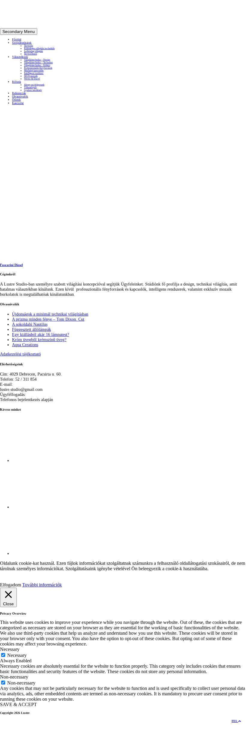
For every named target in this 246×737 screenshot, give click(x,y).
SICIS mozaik (31, 76)
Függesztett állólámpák (31, 329)
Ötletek (16, 99)
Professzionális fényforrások (38, 68)
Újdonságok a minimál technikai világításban (50, 314)
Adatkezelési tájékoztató (20, 354)
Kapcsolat (18, 103)
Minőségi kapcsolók (34, 70)
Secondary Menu (18, 31)
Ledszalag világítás (33, 51)
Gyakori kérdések (33, 90)
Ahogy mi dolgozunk (34, 84)
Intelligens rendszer (34, 73)
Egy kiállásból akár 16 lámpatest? (40, 334)
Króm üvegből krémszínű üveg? (39, 339)
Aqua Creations (25, 344)
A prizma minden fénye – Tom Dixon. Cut (48, 319)
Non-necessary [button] (14, 676)
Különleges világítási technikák (39, 48)
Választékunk (20, 56)
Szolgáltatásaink (22, 42)
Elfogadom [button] (10, 584)
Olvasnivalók (20, 96)
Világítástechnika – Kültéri (37, 65)
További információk (42, 584)
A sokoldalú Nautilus (29, 324)
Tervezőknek (30, 53)
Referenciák (19, 93)
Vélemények (30, 87)
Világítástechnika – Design (37, 59)
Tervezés (28, 45)
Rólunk (16, 81)
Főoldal (16, 39)
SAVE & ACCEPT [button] (18, 704)
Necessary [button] (10, 649)
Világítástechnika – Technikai (38, 62)
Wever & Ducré (32, 78)
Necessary (17, 655)
